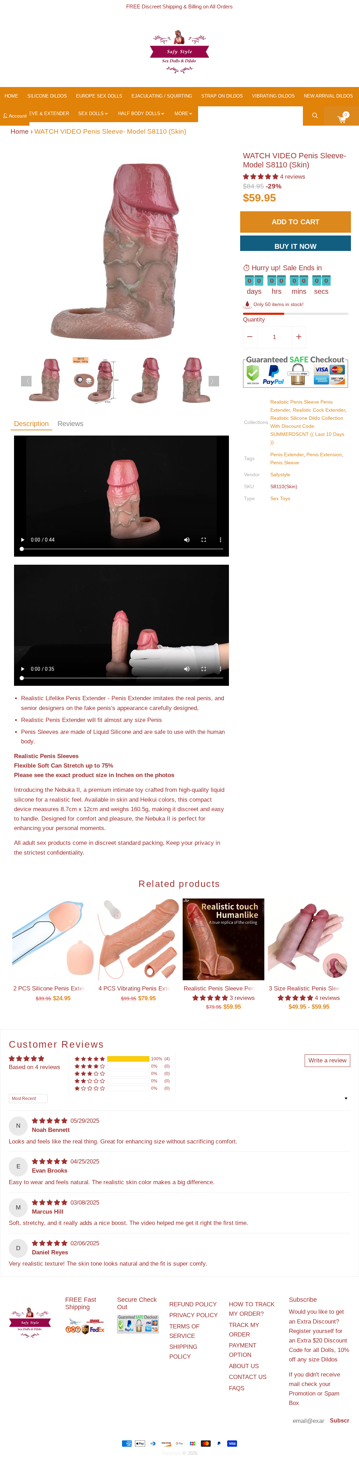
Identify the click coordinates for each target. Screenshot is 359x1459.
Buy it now (296, 246)
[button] (261, 176)
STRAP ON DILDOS (222, 96)
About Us (244, 1366)
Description (31, 423)
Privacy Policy (193, 1315)
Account (17, 116)
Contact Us (247, 1377)
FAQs (236, 1388)
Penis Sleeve (284, 462)
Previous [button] (26, 381)
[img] (50, 1121)
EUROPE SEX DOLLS (99, 96)
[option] (121, 253)
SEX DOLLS (91, 113)
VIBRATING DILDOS (273, 96)
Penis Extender (287, 454)
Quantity (254, 319)
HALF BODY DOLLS (139, 113)
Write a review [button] (327, 1060)
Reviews (70, 423)
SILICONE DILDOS (47, 96)
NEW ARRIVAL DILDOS (328, 96)
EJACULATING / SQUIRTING (161, 96)
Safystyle (280, 474)
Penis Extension (324, 454)
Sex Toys (280, 498)
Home (20, 131)
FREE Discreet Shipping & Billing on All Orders (179, 6)
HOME (11, 96)
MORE (181, 113)
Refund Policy (193, 1304)
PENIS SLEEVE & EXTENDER (37, 113)
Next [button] (214, 381)
